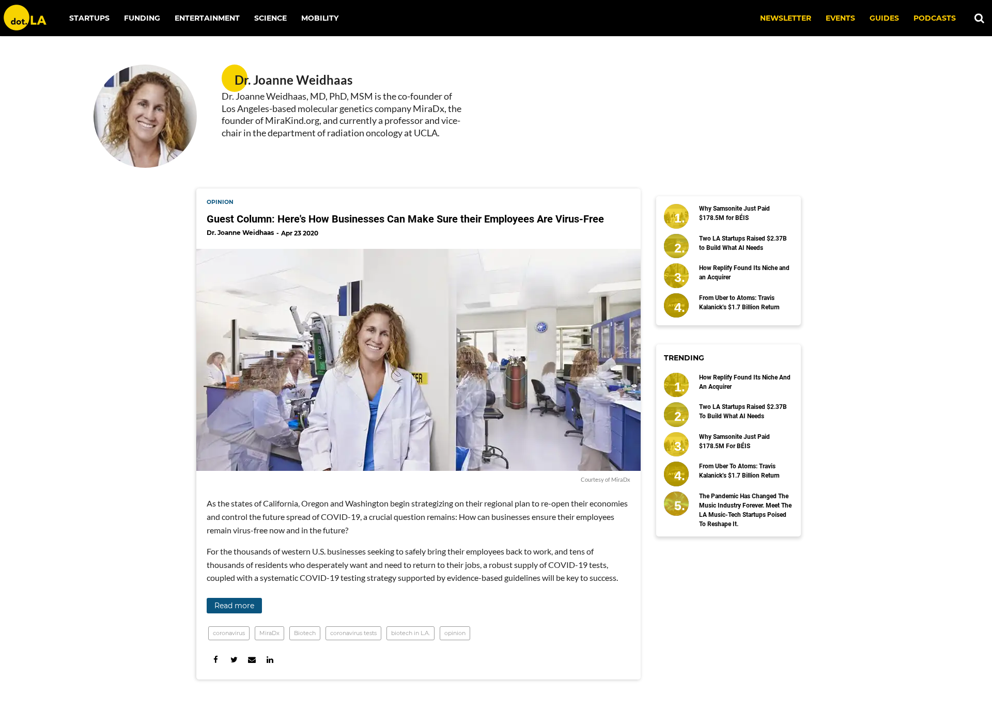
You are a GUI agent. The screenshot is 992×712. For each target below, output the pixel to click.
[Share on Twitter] (234, 659)
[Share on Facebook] (216, 659)
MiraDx (269, 633)
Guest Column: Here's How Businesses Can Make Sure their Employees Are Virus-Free (405, 219)
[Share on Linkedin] (270, 659)
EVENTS (840, 18)
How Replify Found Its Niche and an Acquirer (744, 272)
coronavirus (229, 633)
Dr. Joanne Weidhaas (240, 232)
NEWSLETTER (785, 18)
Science (270, 18)
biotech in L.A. (410, 633)
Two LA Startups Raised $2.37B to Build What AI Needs (743, 243)
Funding (142, 18)
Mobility (319, 18)
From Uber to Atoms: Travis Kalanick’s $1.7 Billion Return (739, 302)
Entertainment (207, 18)
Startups (89, 18)
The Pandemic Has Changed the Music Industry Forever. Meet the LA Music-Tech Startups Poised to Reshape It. (745, 510)
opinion (220, 202)
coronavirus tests (353, 633)
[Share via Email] (252, 659)
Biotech (305, 633)
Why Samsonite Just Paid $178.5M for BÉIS (734, 213)
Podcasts (934, 18)
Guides (884, 18)
